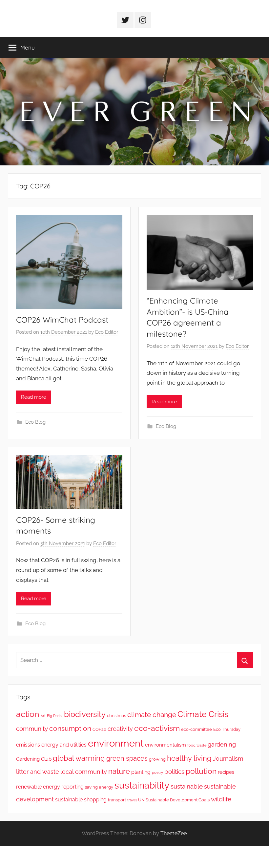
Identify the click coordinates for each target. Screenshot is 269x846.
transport (117, 799)
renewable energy (38, 787)
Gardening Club (34, 759)
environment (116, 743)
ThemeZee (173, 833)
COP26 (99, 729)
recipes (226, 772)
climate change (151, 714)
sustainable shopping (81, 799)
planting (141, 772)
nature (119, 771)
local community (83, 771)
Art (43, 716)
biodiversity (85, 714)
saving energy (99, 787)
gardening (222, 744)
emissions (28, 745)
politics (174, 771)
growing (157, 759)
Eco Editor (106, 332)
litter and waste (37, 772)
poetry (157, 772)
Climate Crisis (202, 714)
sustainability (141, 785)
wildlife (221, 799)
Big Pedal (55, 716)
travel (132, 800)
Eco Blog (35, 422)
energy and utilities (64, 745)
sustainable (187, 786)
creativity (120, 729)
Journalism (228, 758)
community (32, 728)
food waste (196, 745)
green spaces (127, 758)
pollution (201, 771)
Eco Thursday (226, 729)
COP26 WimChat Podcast (62, 320)
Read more (33, 397)
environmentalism (165, 745)
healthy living (189, 758)
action (27, 714)
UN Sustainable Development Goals (174, 799)
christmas (116, 715)
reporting (72, 787)
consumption (70, 728)
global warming (79, 758)
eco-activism (157, 728)
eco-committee (196, 729)
